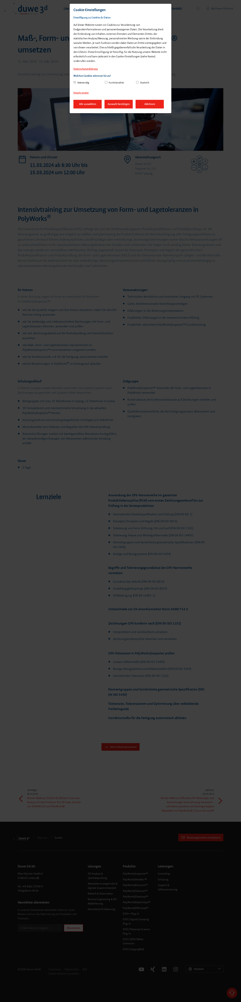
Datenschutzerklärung (85, 68)
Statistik (144, 82)
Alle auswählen (87, 104)
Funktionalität (116, 82)
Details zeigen (81, 92)
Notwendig (83, 82)
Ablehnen (149, 104)
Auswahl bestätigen (119, 104)
